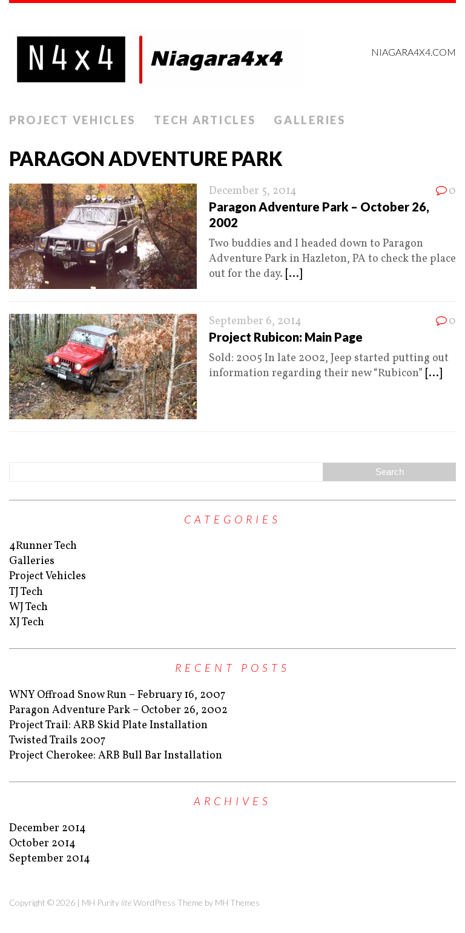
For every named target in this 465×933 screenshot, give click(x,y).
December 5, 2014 (253, 191)
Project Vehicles (72, 120)
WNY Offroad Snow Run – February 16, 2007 (117, 695)
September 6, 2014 (255, 321)
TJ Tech (26, 592)
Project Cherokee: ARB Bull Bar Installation (115, 755)
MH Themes (237, 902)
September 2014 (49, 858)
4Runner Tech (43, 546)
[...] (293, 274)
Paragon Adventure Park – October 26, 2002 (118, 710)
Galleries (309, 120)
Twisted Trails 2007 (57, 740)
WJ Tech (28, 607)
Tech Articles (205, 120)
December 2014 (47, 828)
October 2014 (42, 843)
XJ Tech (26, 622)
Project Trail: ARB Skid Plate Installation (108, 725)
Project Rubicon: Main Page (286, 337)
